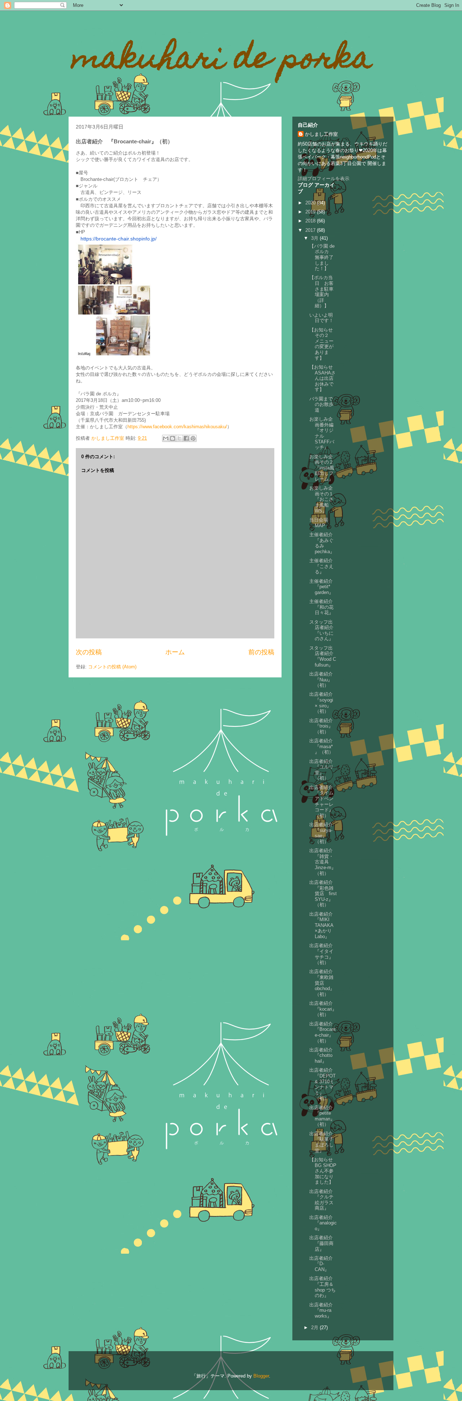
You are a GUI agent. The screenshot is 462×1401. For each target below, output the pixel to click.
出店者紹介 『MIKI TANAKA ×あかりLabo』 (323, 925)
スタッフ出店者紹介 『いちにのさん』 (323, 630)
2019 (311, 211)
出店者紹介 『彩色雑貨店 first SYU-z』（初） (323, 893)
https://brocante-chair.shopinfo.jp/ (118, 239)
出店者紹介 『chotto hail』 (323, 1055)
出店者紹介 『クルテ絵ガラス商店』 (323, 1200)
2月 (315, 1327)
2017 (311, 230)
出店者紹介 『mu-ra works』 (323, 1310)
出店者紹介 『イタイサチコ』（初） (323, 954)
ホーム (175, 652)
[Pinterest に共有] (193, 438)
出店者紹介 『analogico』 (323, 1223)
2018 (311, 221)
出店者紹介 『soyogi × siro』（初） (323, 702)
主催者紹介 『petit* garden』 (323, 586)
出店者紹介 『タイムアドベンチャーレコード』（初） (323, 801)
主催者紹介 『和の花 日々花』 (323, 607)
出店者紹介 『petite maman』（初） (323, 1116)
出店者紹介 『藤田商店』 (323, 1243)
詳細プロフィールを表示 (323, 178)
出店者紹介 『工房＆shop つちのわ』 (323, 1287)
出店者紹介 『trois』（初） (323, 726)
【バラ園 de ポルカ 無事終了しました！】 (322, 257)
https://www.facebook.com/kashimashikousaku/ (177, 426)
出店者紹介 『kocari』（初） (323, 1009)
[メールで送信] (165, 438)
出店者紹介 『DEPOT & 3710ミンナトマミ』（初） (323, 1084)
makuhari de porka (222, 61)
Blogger (261, 1376)
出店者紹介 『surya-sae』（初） (323, 833)
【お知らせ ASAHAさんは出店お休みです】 (323, 378)
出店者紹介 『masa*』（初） (323, 746)
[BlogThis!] (172, 438)
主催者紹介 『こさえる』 (323, 566)
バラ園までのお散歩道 (321, 404)
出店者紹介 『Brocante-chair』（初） (323, 1032)
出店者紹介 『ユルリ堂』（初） (323, 770)
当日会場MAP (318, 522)
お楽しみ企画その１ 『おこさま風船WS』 (323, 499)
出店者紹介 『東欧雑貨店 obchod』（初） (323, 983)
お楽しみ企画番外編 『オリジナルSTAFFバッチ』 (323, 433)
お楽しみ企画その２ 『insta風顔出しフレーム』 (323, 468)
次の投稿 (89, 652)
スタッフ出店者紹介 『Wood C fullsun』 (323, 656)
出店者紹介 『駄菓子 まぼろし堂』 (323, 1142)
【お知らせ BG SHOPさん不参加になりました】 (323, 1171)
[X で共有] (179, 438)
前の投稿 (261, 652)
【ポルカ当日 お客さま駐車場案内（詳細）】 (321, 291)
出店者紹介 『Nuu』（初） (323, 679)
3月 (315, 238)
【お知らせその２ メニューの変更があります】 (321, 344)
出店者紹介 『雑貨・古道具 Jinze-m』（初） (323, 862)
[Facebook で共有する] (186, 438)
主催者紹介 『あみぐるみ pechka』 (323, 543)
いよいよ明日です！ (321, 318)
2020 (311, 202)
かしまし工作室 (321, 134)
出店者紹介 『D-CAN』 (323, 1263)
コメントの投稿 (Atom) (112, 666)
